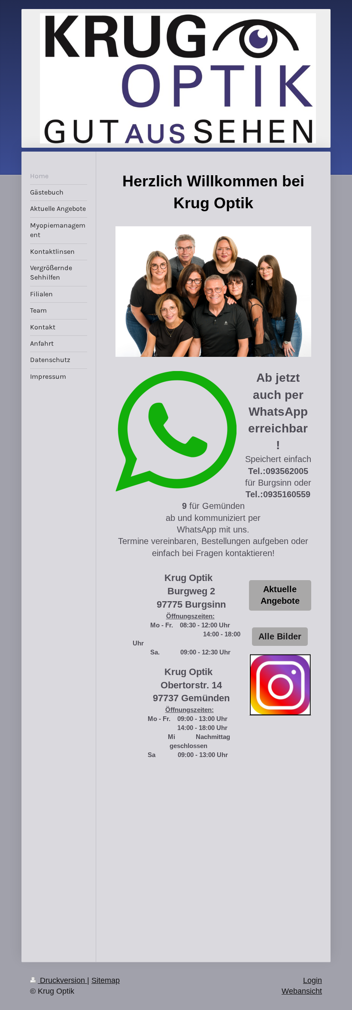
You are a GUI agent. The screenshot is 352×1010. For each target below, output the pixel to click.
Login (312, 980)
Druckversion (62, 980)
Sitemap (105, 980)
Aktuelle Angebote (280, 594)
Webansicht (302, 991)
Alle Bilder (279, 636)
